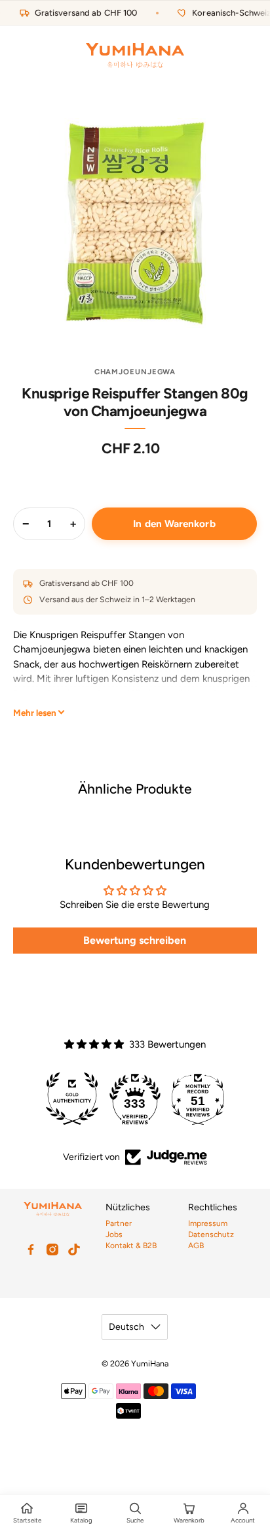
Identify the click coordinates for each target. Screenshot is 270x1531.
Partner (119, 1223)
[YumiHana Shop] (135, 55)
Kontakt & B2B (131, 1245)
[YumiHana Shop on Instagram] (52, 1249)
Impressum (207, 1223)
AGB (196, 1245)
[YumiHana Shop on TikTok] (74, 1249)
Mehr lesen (34, 712)
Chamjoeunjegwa (135, 371)
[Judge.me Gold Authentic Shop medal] (72, 1098)
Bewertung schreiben (134, 940)
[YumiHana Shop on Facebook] (31, 1249)
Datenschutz (211, 1234)
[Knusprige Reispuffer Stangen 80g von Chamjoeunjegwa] (134, 223)
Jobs (114, 1234)
